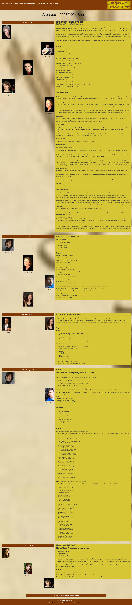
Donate (4, 6)
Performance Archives (29, 3)
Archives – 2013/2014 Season (66, 15)
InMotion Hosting (81, 602)
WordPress (66, 602)
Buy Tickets (9, 3)
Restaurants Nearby (54, 3)
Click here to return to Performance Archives (66, 595)
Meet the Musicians (18, 3)
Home (3, 3)
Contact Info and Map (42, 3)
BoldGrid (54, 602)
